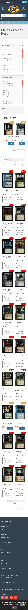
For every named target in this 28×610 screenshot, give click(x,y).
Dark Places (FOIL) (19, 355)
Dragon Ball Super (7, 69)
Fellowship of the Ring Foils (8, 103)
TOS (3, 555)
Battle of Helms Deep (7, 83)
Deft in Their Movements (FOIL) (19, 389)
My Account (5, 526)
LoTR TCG (8, 22)
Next (14, 162)
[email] (11, 597)
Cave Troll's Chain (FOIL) (7, 323)
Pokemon (5, 63)
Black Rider (5, 88)
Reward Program (6, 560)
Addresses (5, 532)
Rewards (4, 534)
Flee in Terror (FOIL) (20, 136)
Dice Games (5, 65)
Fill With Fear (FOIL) (9, 136)
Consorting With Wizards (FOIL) (20, 323)
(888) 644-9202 (9, 577)
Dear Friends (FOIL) (7, 389)
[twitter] (6, 597)
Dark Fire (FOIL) (8, 355)
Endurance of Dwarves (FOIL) (7, 485)
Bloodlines (5, 90)
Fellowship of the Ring (7, 101)
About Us (4, 549)
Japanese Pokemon (7, 52)
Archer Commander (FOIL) (7, 224)
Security (4, 529)
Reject (22, 604)
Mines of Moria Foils (18, 22)
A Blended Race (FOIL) (8, 190)
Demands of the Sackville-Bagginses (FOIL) (8, 423)
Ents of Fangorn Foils (7, 94)
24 (18, 508)
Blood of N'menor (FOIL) (20, 290)
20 (18, 164)
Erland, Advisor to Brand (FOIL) (19, 485)
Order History (5, 537)
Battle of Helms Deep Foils (8, 85)
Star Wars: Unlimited (7, 54)
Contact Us (5, 547)
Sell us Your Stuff (6, 563)
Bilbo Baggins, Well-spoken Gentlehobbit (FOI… (20, 258)
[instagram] (15, 597)
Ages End (5, 81)
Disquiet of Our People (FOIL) (8, 452)
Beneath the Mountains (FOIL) (20, 224)
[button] (24, 2)
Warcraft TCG (5, 71)
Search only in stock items (9, 18)
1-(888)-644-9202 (9, 2)
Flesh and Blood (6, 60)
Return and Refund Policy (8, 558)
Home (2, 22)
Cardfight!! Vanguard (7, 58)
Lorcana (4, 56)
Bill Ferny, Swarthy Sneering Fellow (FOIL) (7, 291)
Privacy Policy (6, 552)
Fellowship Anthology (7, 99)
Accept (14, 607)
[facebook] (2, 597)
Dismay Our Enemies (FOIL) (20, 422)
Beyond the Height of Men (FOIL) (7, 257)
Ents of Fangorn (6, 92)
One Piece (5, 49)
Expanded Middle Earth (8, 96)
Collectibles (5, 67)
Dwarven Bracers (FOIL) (20, 452)
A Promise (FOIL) (20, 190)
